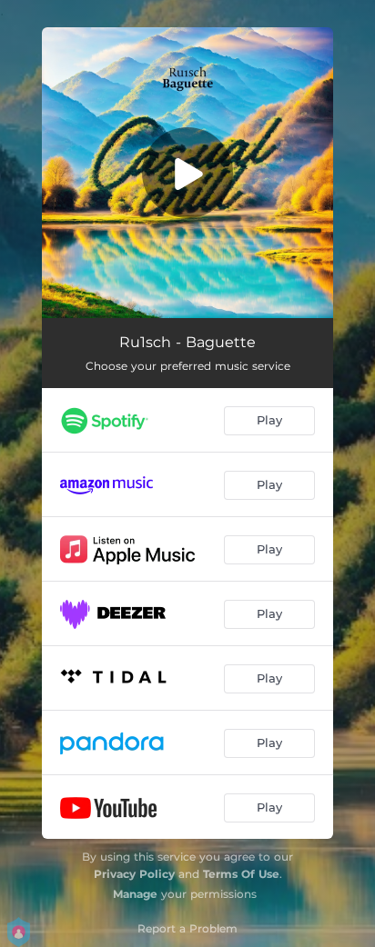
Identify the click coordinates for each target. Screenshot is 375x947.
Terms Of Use (241, 874)
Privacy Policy (134, 874)
